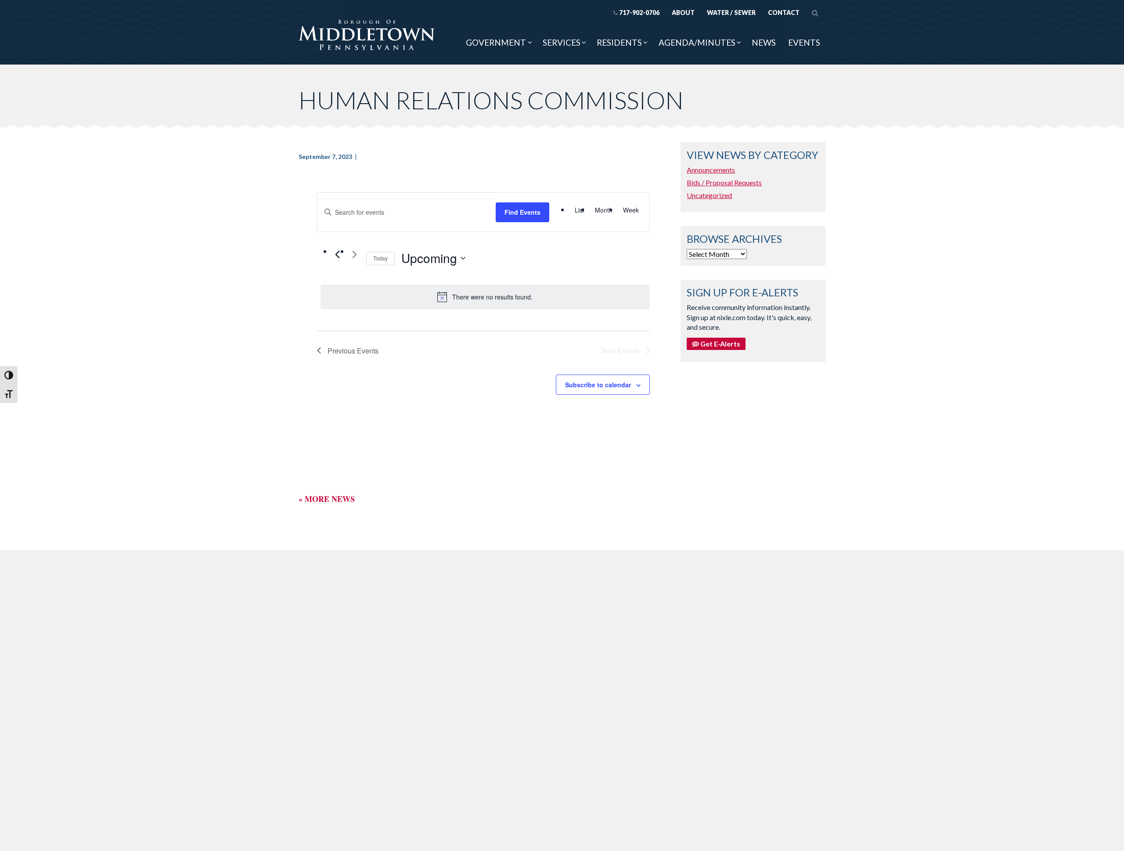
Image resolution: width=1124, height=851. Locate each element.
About (683, 12)
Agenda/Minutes (697, 42)
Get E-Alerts (719, 343)
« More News (327, 499)
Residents (619, 42)
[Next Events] (354, 254)
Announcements (711, 170)
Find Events (522, 212)
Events (804, 42)
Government (496, 42)
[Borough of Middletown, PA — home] (367, 35)
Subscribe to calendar (598, 384)
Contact (784, 12)
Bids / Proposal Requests (724, 182)
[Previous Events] (337, 254)
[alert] (485, 297)
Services (561, 42)
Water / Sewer (731, 12)
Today (380, 258)
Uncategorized (709, 195)
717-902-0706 (639, 12)
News (764, 42)
